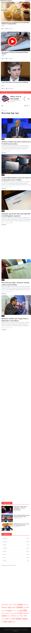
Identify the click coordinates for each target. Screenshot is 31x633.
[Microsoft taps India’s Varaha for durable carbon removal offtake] (16, 269)
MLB (18, 610)
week (10, 621)
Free (24, 607)
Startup (25, 615)
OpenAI (6, 613)
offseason (3, 613)
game (27, 607)
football (20, 607)
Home (3, 110)
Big (7, 604)
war (2, 621)
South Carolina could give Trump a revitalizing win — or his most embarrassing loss (20, 508)
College (20, 604)
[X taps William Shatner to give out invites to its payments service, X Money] (16, 164)
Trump (18, 618)
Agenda (3, 604)
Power (21, 613)
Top (13, 618)
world (14, 621)
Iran (12, 610)
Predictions (26, 613)
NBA (20, 610)
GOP (3, 610)
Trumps (25, 618)
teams (7, 618)
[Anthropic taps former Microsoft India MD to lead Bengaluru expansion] (16, 200)
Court (25, 604)
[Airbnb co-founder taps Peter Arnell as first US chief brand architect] (16, 128)
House (9, 610)
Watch (5, 621)
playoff (16, 613)
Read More (4, 152)
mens (15, 610)
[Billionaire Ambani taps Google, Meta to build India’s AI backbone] (16, 305)
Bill (12, 604)
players (13, 613)
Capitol (15, 604)
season (18, 615)
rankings (4, 615)
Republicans (13, 615)
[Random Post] (25, 105)
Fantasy (14, 607)
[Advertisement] (15, 242)
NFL (25, 610)
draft (9, 607)
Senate (21, 615)
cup (27, 604)
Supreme (3, 618)
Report (9, 615)
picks (10, 613)
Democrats (4, 607)
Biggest (9, 604)
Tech (3, 139)
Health (5, 610)
